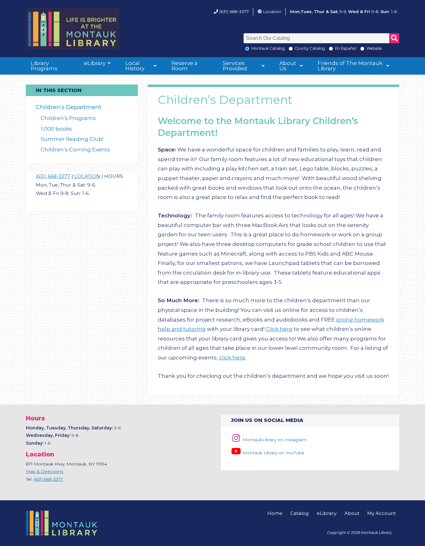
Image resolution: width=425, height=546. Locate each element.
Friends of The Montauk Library (350, 66)
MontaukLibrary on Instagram (273, 439)
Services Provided (235, 66)
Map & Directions (44, 471)
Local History (134, 66)
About (351, 513)
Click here (279, 329)
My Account (381, 513)
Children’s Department (68, 107)
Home (275, 513)
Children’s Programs (68, 118)
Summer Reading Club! (72, 139)
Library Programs (44, 66)
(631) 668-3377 (234, 11)
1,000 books (56, 129)
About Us (287, 66)
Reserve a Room (184, 66)
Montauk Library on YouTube (272, 452)
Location (272, 11)
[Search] (394, 38)
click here (232, 357)
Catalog (299, 513)
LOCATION (86, 176)
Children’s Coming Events (75, 149)
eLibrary (94, 63)
